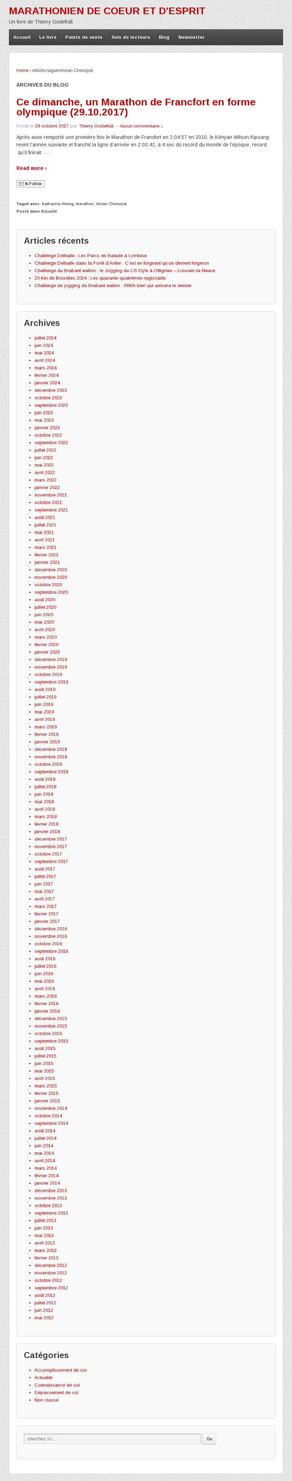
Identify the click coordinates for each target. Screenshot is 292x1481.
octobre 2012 (48, 1280)
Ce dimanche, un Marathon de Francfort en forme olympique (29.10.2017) (136, 107)
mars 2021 (46, 547)
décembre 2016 (51, 928)
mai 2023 (44, 420)
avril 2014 (45, 1160)
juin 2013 (44, 1228)
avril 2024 (45, 360)
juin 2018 (44, 794)
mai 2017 (44, 891)
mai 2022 (44, 465)
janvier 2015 (47, 1100)
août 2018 (45, 779)
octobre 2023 (48, 397)
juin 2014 (44, 1145)
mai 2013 (44, 1235)
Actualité (49, 211)
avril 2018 (45, 809)
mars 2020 (46, 637)
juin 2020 (44, 614)
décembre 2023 (51, 390)
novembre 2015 (51, 1026)
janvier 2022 (47, 487)
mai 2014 (44, 1153)
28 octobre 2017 (52, 126)
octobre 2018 (48, 764)
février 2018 (46, 824)
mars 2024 (46, 367)
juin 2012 (44, 1310)
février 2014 (46, 1175)
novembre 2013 (51, 1198)
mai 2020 (44, 622)
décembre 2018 (51, 749)
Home (22, 70)
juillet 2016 (45, 966)
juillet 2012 (45, 1302)
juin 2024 (44, 345)
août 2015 (45, 1048)
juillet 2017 (45, 876)
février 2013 (46, 1258)
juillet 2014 (45, 1138)
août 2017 (45, 869)
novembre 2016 (51, 936)
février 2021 (46, 554)
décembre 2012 (51, 1265)
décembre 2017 (51, 839)
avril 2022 (45, 472)
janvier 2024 (47, 382)
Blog (164, 37)
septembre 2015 (51, 1041)
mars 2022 (46, 480)
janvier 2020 (47, 652)
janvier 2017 (47, 921)
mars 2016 (46, 996)
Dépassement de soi (56, 1392)
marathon (85, 204)
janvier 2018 (47, 831)
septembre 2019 (51, 682)
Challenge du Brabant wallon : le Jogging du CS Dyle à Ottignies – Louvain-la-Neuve (125, 270)
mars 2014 (46, 1168)
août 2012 (45, 1295)
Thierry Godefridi (96, 126)
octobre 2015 (48, 1033)
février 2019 (46, 734)
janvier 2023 (47, 427)
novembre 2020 (51, 577)
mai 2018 (44, 801)
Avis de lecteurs (130, 37)
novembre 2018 (51, 756)
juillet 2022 (45, 450)
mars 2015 (46, 1085)
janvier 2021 (47, 562)
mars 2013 (46, 1250)
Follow (35, 183)
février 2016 (46, 1003)
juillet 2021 (45, 525)
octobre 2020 (48, 584)
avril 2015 (45, 1078)
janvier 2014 (47, 1183)
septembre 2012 (51, 1287)
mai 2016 (44, 981)
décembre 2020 (51, 569)
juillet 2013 (45, 1220)
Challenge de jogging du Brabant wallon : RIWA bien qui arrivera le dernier (113, 285)
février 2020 (46, 644)
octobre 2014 (48, 1115)
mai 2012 (44, 1317)
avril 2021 (45, 539)
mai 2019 (44, 711)
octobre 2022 (48, 435)
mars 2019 (46, 726)
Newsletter (191, 37)
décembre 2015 (51, 1018)
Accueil (22, 37)
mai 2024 (44, 352)
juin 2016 (44, 973)
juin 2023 (44, 412)
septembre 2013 (51, 1213)
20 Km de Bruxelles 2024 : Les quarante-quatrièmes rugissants (100, 278)
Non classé (46, 1400)
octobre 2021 (48, 502)
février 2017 (46, 913)
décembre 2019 (51, 659)
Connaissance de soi (57, 1385)
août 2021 (45, 517)
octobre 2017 (48, 854)
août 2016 (45, 958)
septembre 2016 (51, 951)
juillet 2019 (45, 697)
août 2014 (45, 1130)
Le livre (48, 37)
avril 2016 (45, 988)
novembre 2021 (51, 495)
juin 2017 (44, 884)
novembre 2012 (51, 1272)
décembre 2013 (51, 1190)
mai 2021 (44, 532)
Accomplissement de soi (61, 1370)
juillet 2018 (45, 786)
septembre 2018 (51, 771)
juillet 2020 (45, 607)
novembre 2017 (51, 846)
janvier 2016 (47, 1011)
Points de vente (84, 37)
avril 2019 (45, 719)
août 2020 (45, 599)
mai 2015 (44, 1071)
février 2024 (46, 375)
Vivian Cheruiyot (111, 204)
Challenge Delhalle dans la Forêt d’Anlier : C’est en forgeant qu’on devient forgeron (122, 263)
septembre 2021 (51, 510)
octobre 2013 (48, 1205)
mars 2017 (46, 906)
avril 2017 (45, 898)
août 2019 (45, 689)
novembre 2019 (51, 667)
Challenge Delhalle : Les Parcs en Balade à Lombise (91, 255)
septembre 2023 (51, 405)
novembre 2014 (51, 1108)
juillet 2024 (45, 338)
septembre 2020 (51, 592)
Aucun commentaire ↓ (141, 126)
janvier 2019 (47, 741)
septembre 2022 (51, 442)
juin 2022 (44, 457)
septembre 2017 (51, 861)
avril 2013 (45, 1243)
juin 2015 (44, 1063)
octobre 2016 (48, 943)
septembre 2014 (51, 1123)
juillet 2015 (45, 1056)
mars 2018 (46, 816)
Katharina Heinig (58, 204)
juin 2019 (44, 704)
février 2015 (46, 1093)
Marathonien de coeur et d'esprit (107, 10)
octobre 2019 (48, 674)
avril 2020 (45, 629)
